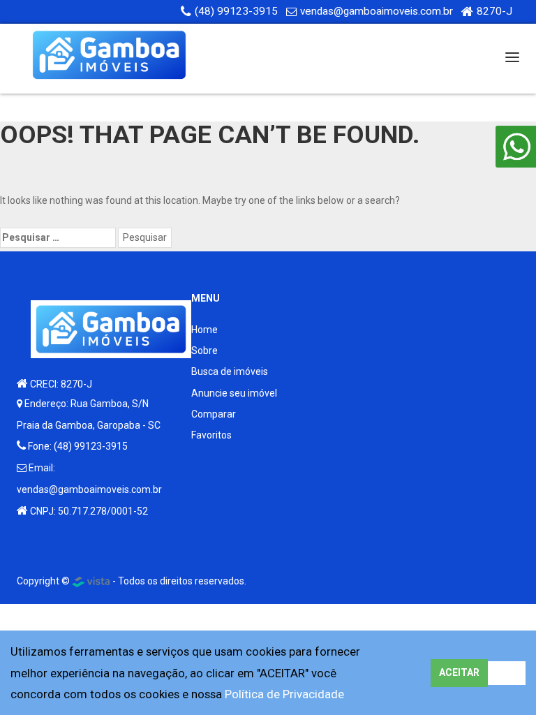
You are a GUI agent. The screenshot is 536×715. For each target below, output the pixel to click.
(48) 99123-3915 (236, 11)
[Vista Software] (91, 581)
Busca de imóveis (229, 371)
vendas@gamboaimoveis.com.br (376, 11)
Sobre (204, 350)
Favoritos (211, 435)
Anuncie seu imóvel (234, 393)
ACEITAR (459, 672)
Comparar (213, 414)
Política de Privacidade (284, 694)
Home (204, 329)
